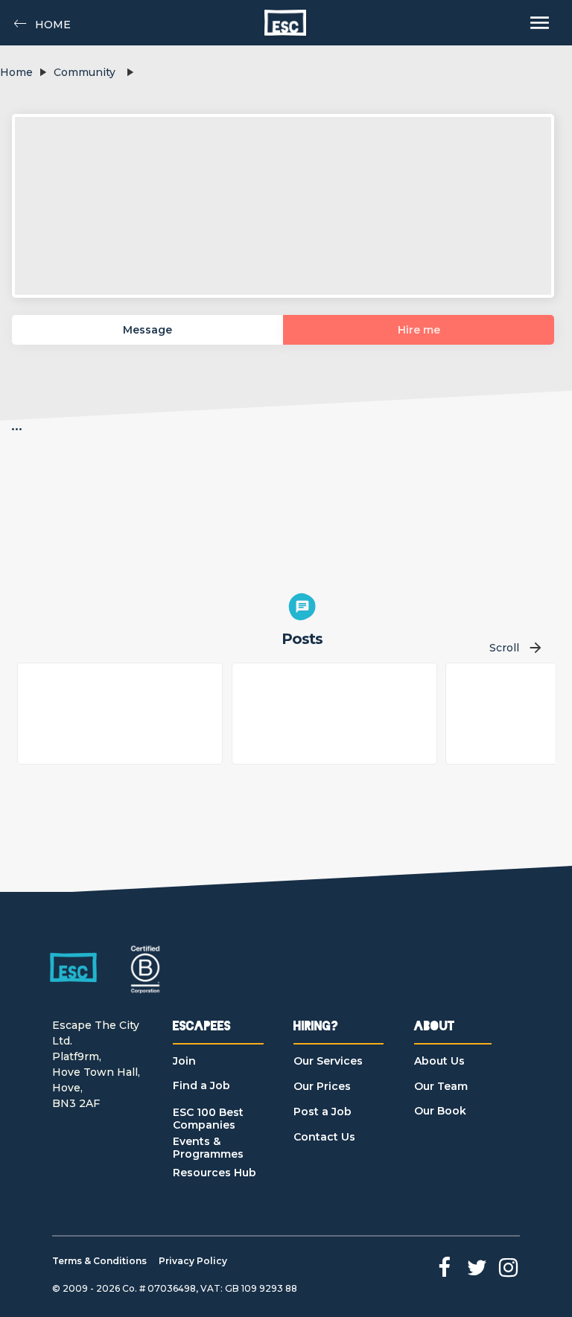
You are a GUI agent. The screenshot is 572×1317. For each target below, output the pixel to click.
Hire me (419, 330)
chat (302, 606)
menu (539, 22)
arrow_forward (535, 648)
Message (147, 330)
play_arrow (42, 72)
